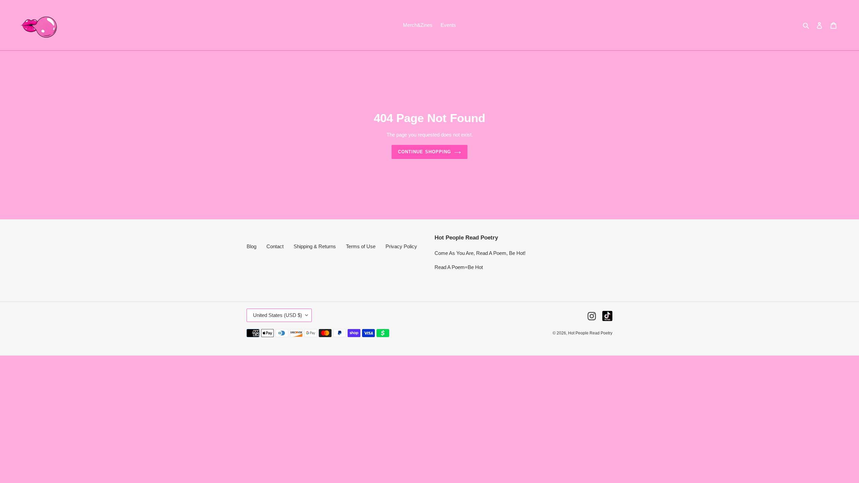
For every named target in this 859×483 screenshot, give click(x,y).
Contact (275, 246)
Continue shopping (424, 151)
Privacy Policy (401, 246)
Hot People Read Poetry (590, 333)
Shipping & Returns (315, 246)
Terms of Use (360, 246)
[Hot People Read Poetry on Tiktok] (607, 316)
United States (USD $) (277, 315)
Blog (251, 246)
